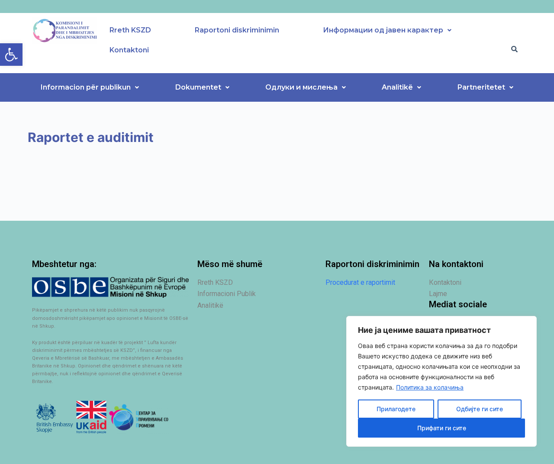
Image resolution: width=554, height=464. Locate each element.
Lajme (438, 294)
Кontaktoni (445, 282)
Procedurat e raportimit (360, 282)
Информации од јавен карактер (383, 30)
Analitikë (397, 87)
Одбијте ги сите (479, 408)
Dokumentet (198, 87)
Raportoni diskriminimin (237, 30)
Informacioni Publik (226, 294)
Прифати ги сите (441, 428)
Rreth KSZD (130, 30)
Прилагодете (396, 408)
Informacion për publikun (86, 87)
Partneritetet (481, 87)
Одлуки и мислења (301, 87)
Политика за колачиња (430, 387)
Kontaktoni (129, 50)
